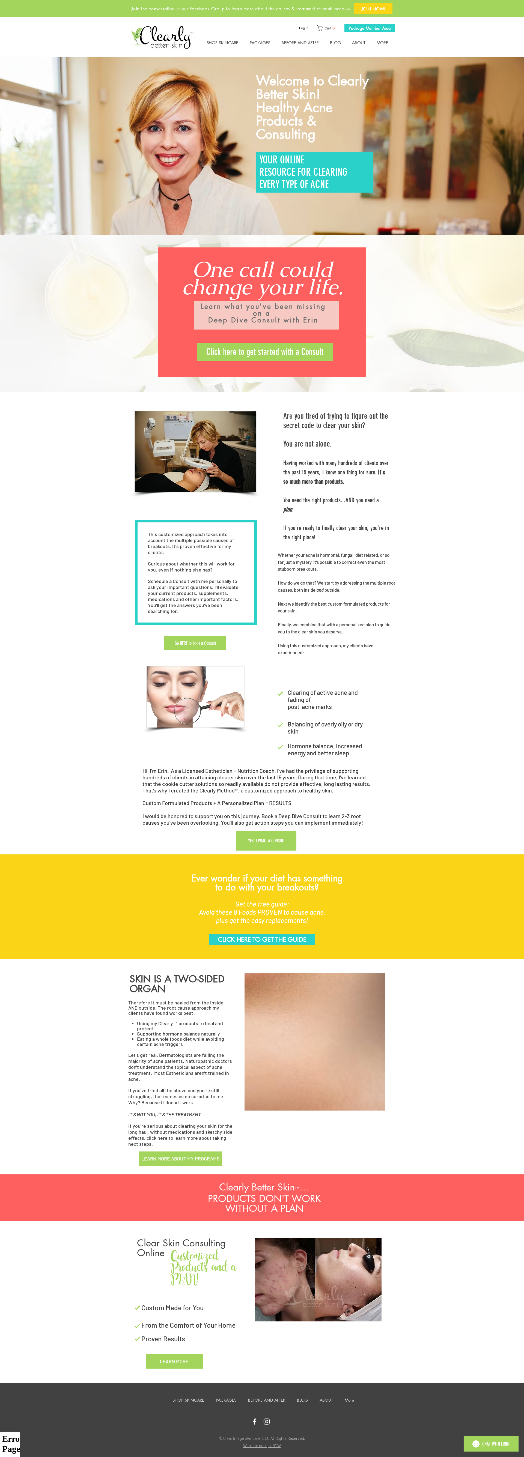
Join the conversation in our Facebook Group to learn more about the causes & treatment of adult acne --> (241, 9)
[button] (327, 28)
